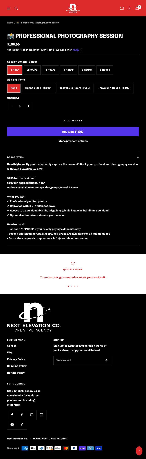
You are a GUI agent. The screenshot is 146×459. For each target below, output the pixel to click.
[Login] (129, 8)
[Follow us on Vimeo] (41, 415)
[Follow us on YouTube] (12, 424)
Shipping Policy (17, 366)
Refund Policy (16, 372)
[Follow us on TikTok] (22, 424)
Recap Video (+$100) (38, 87)
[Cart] (137, 8)
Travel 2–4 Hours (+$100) (114, 87)
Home (10, 22)
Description (16, 157)
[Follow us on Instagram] (31, 415)
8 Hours (105, 69)
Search (12, 345)
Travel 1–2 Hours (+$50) (75, 87)
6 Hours (87, 69)
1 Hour (15, 69)
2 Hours (32, 69)
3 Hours (50, 69)
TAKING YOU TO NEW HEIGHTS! (50, 438)
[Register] (106, 360)
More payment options (73, 141)
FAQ (9, 352)
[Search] (16, 8)
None (14, 87)
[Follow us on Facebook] (12, 415)
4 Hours (69, 69)
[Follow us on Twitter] (22, 415)
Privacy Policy (16, 359)
